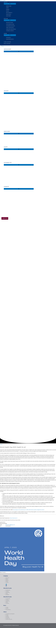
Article (1, 444)
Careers (7, 582)
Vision (7, 578)
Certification (8, 590)
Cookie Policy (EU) (9, 619)
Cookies (7, 615)
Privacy (7, 614)
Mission (7, 580)
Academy (7, 594)
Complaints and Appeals (10, 613)
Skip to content (2, 0)
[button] (8, 2)
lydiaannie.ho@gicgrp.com (10, 524)
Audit (7, 593)
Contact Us (8, 618)
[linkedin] (6, 584)
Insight (7, 607)
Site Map (7, 617)
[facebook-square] (6, 585)
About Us (7, 577)
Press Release (8, 609)
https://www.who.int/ (13, 518)
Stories (7, 608)
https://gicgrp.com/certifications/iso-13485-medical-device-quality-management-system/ (28, 509)
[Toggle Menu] (10, 4)
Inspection (8, 592)
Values (7, 581)
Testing (7, 591)
